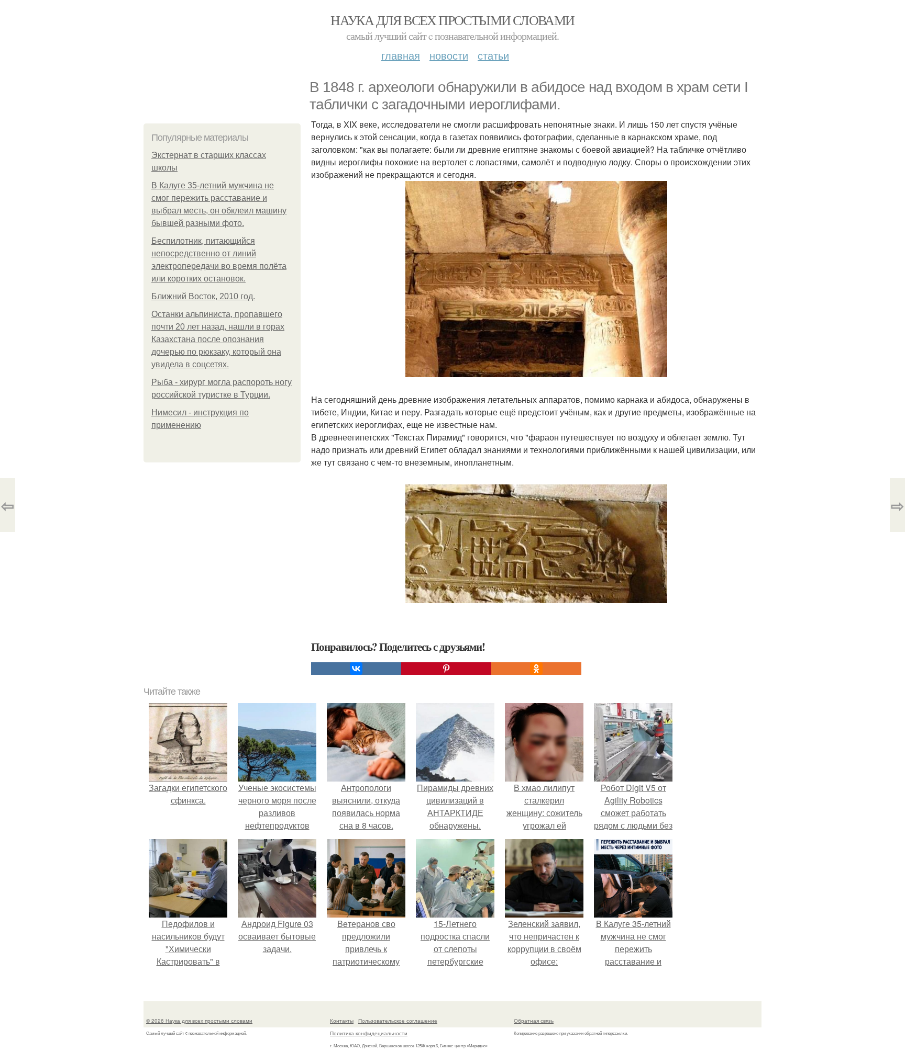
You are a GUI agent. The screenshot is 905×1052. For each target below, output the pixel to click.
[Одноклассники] (536, 668)
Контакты (342, 1020)
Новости (448, 55)
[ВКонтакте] (356, 668)
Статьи (493, 55)
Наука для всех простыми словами (452, 20)
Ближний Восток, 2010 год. (203, 296)
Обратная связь (534, 1020)
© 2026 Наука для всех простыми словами (199, 1020)
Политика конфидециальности (368, 1033)
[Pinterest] (446, 668)
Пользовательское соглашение (397, 1020)
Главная (400, 55)
